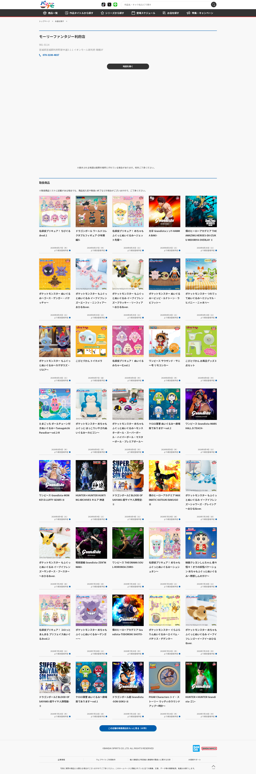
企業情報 (61, 759)
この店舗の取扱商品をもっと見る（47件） (128, 728)
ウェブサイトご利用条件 (106, 759)
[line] (115, 4)
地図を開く (128, 66)
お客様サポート (194, 759)
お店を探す (59, 21)
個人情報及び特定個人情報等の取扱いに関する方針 (150, 759)
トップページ (44, 21)
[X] (103, 4)
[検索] (213, 4)
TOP (213, 769)
